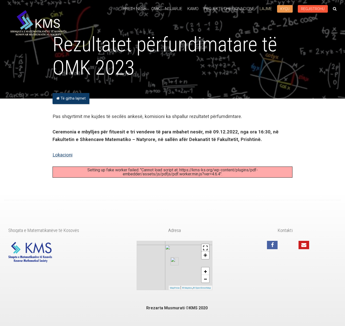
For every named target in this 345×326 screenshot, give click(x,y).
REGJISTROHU (313, 9)
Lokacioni (62, 154)
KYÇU (284, 9)
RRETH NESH (134, 8)
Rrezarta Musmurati (166, 308)
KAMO (193, 8)
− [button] (205, 278)
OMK (155, 8)
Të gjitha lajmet (73, 98)
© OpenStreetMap (202, 288)
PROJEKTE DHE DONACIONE (229, 8)
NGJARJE (173, 8)
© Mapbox (187, 288)
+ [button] (205, 271)
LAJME (266, 8)
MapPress (175, 288)
